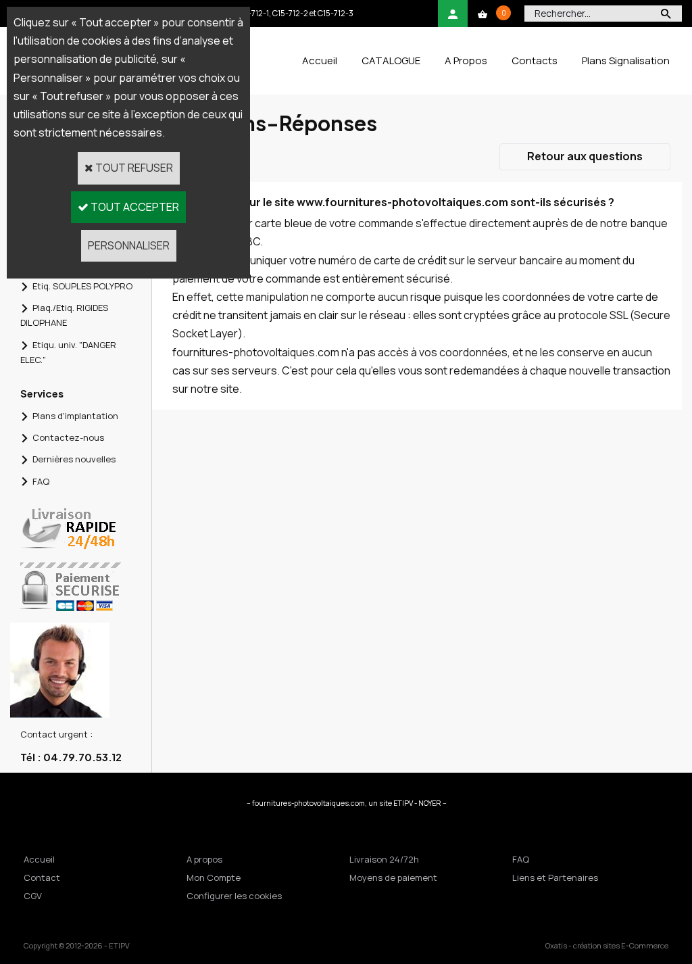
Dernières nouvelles (74, 459)
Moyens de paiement (393, 877)
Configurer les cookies (234, 896)
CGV (33, 896)
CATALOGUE (391, 60)
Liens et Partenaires (555, 877)
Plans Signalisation (626, 60)
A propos (204, 859)
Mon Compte (214, 877)
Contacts (535, 60)
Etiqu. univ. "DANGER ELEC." (68, 352)
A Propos (466, 60)
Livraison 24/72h (384, 859)
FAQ (40, 481)
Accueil (319, 60)
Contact (42, 877)
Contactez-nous (68, 437)
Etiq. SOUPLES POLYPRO (82, 286)
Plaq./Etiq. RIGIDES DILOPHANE (64, 315)
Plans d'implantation (75, 416)
